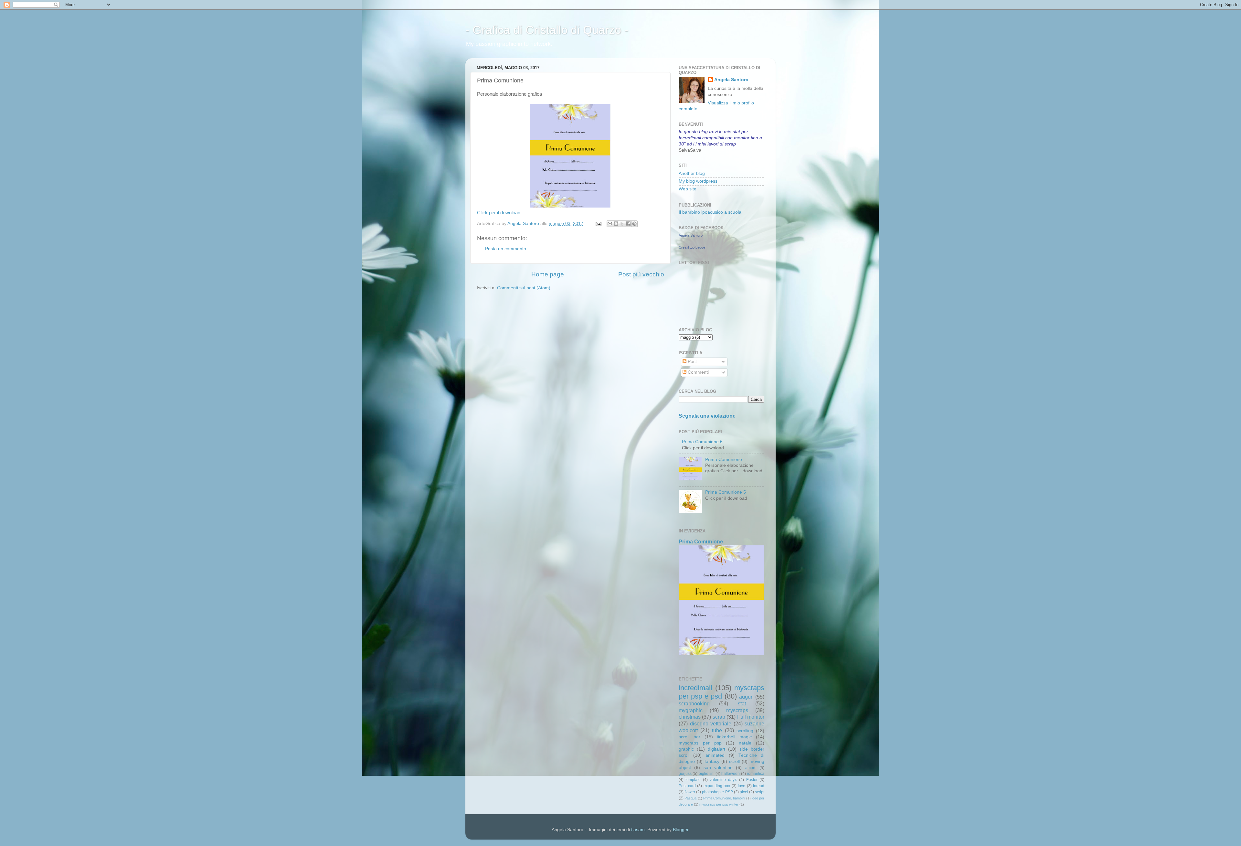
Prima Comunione (723, 459)
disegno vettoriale (711, 723)
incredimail (695, 688)
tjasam (638, 829)
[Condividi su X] (622, 223)
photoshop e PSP (717, 792)
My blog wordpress (698, 181)
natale (745, 743)
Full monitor (750, 717)
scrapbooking (694, 703)
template (693, 779)
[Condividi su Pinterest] (634, 223)
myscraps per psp (700, 743)
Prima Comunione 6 (702, 441)
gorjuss (685, 773)
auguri (746, 697)
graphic (686, 749)
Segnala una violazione (707, 416)
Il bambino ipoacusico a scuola (710, 212)
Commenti (697, 372)
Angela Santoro (731, 79)
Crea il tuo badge (692, 247)
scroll (734, 761)
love (741, 786)
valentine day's (723, 779)
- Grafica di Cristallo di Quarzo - (546, 30)
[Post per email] (598, 223)
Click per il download (498, 212)
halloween (730, 773)
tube (717, 730)
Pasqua (690, 798)
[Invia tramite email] (610, 223)
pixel (744, 792)
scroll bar (689, 736)
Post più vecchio (641, 274)
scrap (719, 717)
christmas (690, 717)
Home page (547, 274)
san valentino (718, 767)
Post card (687, 786)
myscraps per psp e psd (721, 692)
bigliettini (707, 773)
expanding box (717, 786)
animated (715, 755)
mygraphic (691, 710)
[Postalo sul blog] (616, 223)
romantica (755, 773)
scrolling (745, 730)
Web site (687, 189)
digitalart (716, 749)
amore (751, 768)
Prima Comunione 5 (725, 492)
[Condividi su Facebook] (628, 223)
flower (689, 792)
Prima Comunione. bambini (724, 798)
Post (691, 361)
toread (758, 786)
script (759, 792)
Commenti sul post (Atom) (523, 287)
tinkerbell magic (734, 736)
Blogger (680, 829)
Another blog (692, 173)
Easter (752, 779)
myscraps (737, 710)
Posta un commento (505, 248)
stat (742, 703)
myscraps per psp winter (718, 804)
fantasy (712, 761)
